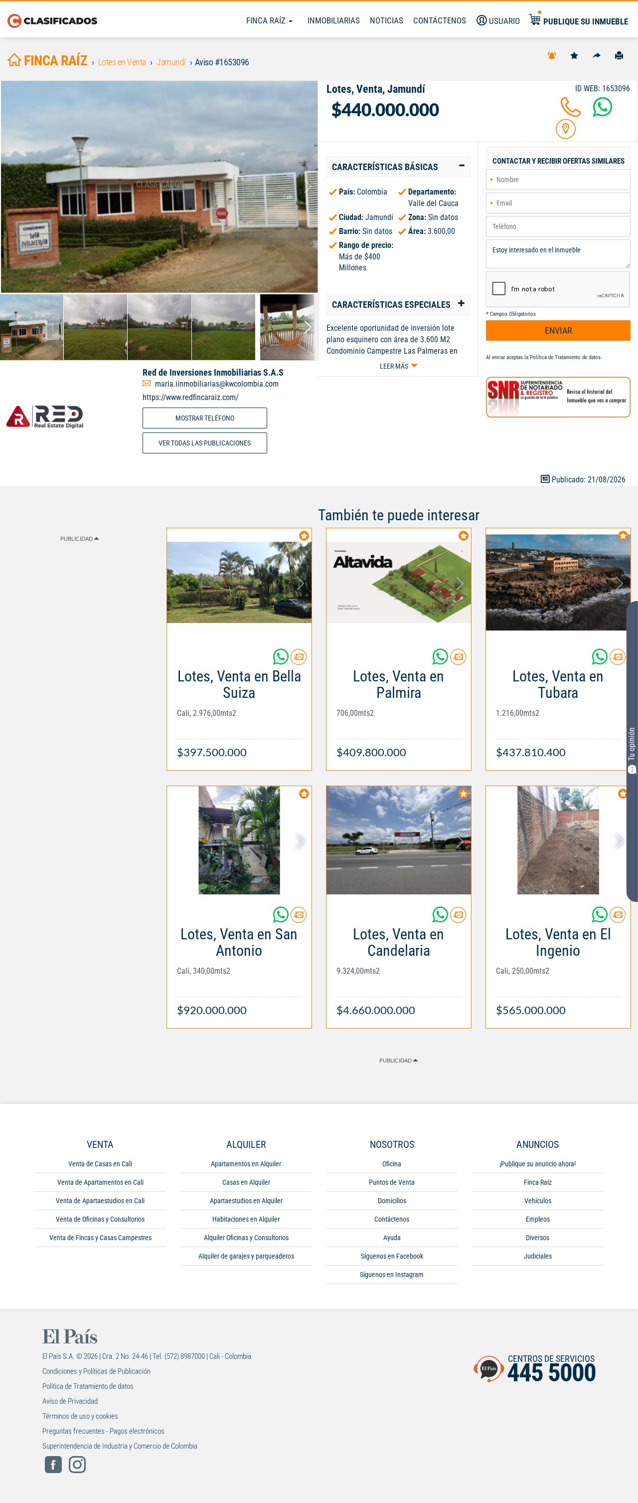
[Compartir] (597, 54)
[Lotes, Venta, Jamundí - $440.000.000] (159, 187)
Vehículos (537, 1201)
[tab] (398, 167)
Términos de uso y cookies (80, 1416)
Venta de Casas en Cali (100, 1164)
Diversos (537, 1238)
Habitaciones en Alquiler (246, 1219)
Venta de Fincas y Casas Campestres (100, 1238)
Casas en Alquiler (246, 1182)
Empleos (538, 1219)
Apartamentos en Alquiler (246, 1164)
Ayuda (392, 1238)
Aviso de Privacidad (70, 1401)
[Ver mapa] (566, 135)
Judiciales (538, 1256)
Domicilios (392, 1201)
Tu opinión (632, 744)
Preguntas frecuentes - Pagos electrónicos (103, 1431)
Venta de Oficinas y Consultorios (100, 1219)
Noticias (386, 20)
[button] (398, 167)
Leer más (394, 366)
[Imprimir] (619, 54)
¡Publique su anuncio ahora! (537, 1164)
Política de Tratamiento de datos (565, 357)
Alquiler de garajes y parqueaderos (246, 1256)
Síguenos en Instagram (392, 1275)
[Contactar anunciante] (299, 660)
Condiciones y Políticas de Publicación (96, 1371)
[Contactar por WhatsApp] (603, 113)
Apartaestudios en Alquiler (246, 1201)
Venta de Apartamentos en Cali (100, 1182)
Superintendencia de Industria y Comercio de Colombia (119, 1446)
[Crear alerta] (552, 54)
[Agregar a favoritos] (574, 54)
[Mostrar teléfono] (571, 113)
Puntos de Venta (392, 1182)
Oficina (391, 1164)
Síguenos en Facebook (392, 1256)
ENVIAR (558, 330)
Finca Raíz (267, 20)
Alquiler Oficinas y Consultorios (246, 1238)
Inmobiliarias (334, 20)
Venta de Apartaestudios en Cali (100, 1201)
